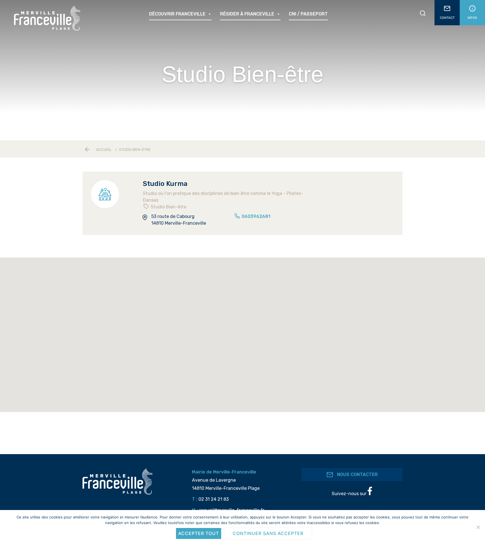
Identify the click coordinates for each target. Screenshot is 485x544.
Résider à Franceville (247, 14)
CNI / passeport (308, 14)
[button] (283, 368)
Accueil (103, 149)
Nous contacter (357, 474)
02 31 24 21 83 (213, 499)
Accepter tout (198, 533)
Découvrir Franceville (177, 14)
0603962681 (255, 216)
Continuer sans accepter (268, 533)
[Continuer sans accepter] (478, 527)
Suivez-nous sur (350, 493)
